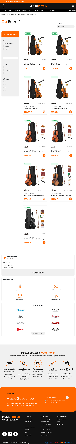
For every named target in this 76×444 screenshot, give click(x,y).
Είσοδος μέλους (61, 419)
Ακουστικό (7, 67)
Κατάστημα (28, 421)
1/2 (5, 81)
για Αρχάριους (9, 70)
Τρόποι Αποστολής (8, 265)
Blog (26, 432)
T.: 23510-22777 (38, 274)
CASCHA (7, 46)
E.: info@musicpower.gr (38, 272)
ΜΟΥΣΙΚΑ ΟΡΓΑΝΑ (6, 10)
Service (27, 429)
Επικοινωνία (6, 262)
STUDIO (60, 10)
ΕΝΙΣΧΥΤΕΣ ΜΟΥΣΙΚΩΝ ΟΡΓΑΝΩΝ (23, 10)
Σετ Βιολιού (8, 73)
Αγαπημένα (60, 424)
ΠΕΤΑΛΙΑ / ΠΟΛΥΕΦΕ (40, 10)
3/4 (5, 87)
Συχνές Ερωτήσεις (46, 424)
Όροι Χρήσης (44, 435)
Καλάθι (59, 421)
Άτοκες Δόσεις (45, 421)
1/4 (5, 84)
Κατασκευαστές (45, 419)
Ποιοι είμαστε (28, 419)
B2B (26, 424)
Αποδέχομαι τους (55, 401)
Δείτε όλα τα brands (38, 333)
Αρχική (3, 14)
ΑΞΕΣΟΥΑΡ (52, 10)
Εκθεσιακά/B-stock (30, 427)
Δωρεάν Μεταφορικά (46, 432)
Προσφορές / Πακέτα (23, 14)
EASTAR (7, 49)
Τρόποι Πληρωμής (8, 268)
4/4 (5, 90)
